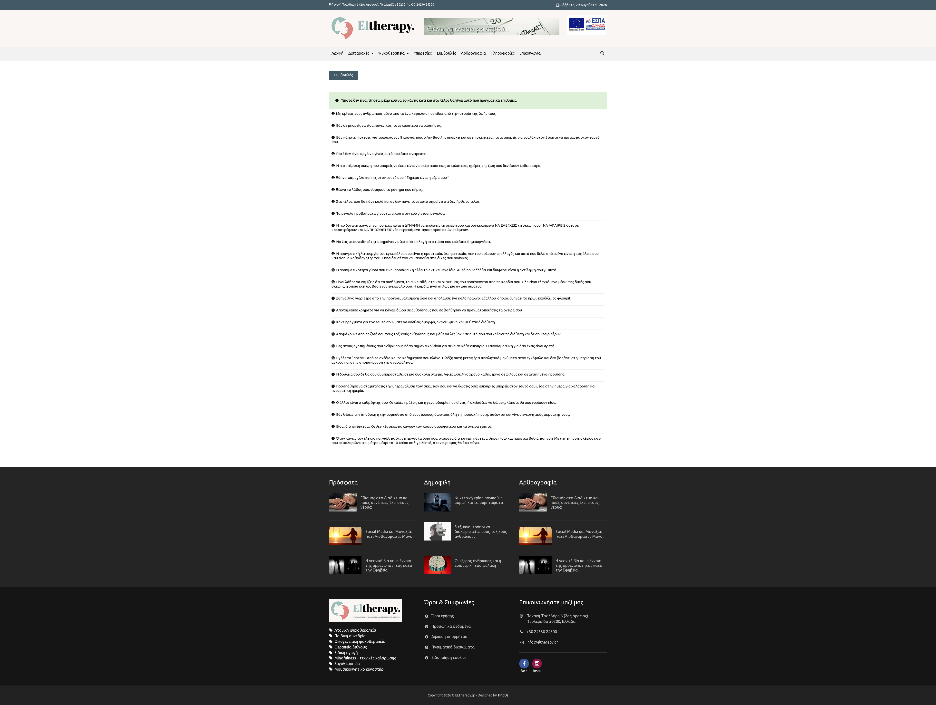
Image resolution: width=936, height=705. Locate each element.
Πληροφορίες (503, 53)
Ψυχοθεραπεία (391, 53)
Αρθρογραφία (473, 53)
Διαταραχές (358, 53)
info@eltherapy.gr (542, 642)
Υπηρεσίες (423, 53)
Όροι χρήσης (442, 616)
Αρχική (337, 53)
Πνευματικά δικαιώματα (453, 647)
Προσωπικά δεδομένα (451, 626)
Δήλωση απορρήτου (449, 636)
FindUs (503, 695)
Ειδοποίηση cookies (449, 657)
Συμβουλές (446, 53)
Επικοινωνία (530, 53)
